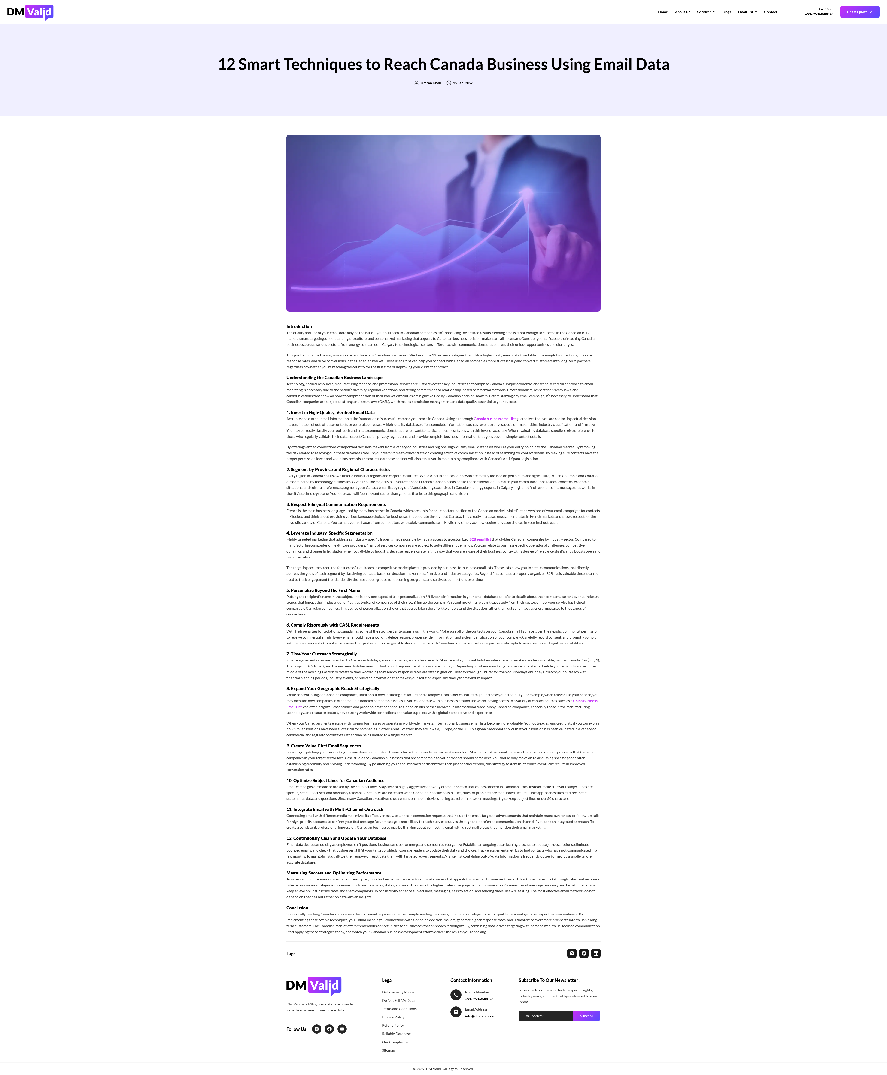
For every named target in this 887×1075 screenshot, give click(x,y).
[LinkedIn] (596, 953)
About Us (682, 11)
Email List (745, 11)
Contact (770, 11)
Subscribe (586, 1016)
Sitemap (388, 1050)
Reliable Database (396, 1033)
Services (704, 11)
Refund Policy (393, 1025)
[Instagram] (572, 953)
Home (663, 11)
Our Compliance (395, 1042)
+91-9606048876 (819, 14)
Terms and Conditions (399, 1008)
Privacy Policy (393, 1017)
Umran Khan (431, 83)
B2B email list (480, 539)
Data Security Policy (398, 992)
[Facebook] (584, 953)
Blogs (726, 11)
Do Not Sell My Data (398, 1000)
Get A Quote (857, 11)
